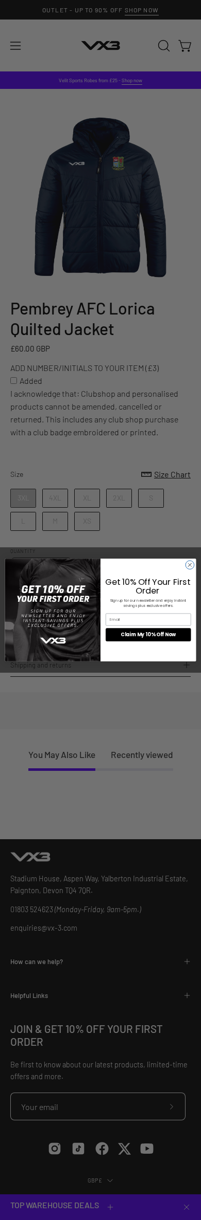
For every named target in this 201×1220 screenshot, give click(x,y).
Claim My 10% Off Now (148, 634)
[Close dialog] (190, 565)
